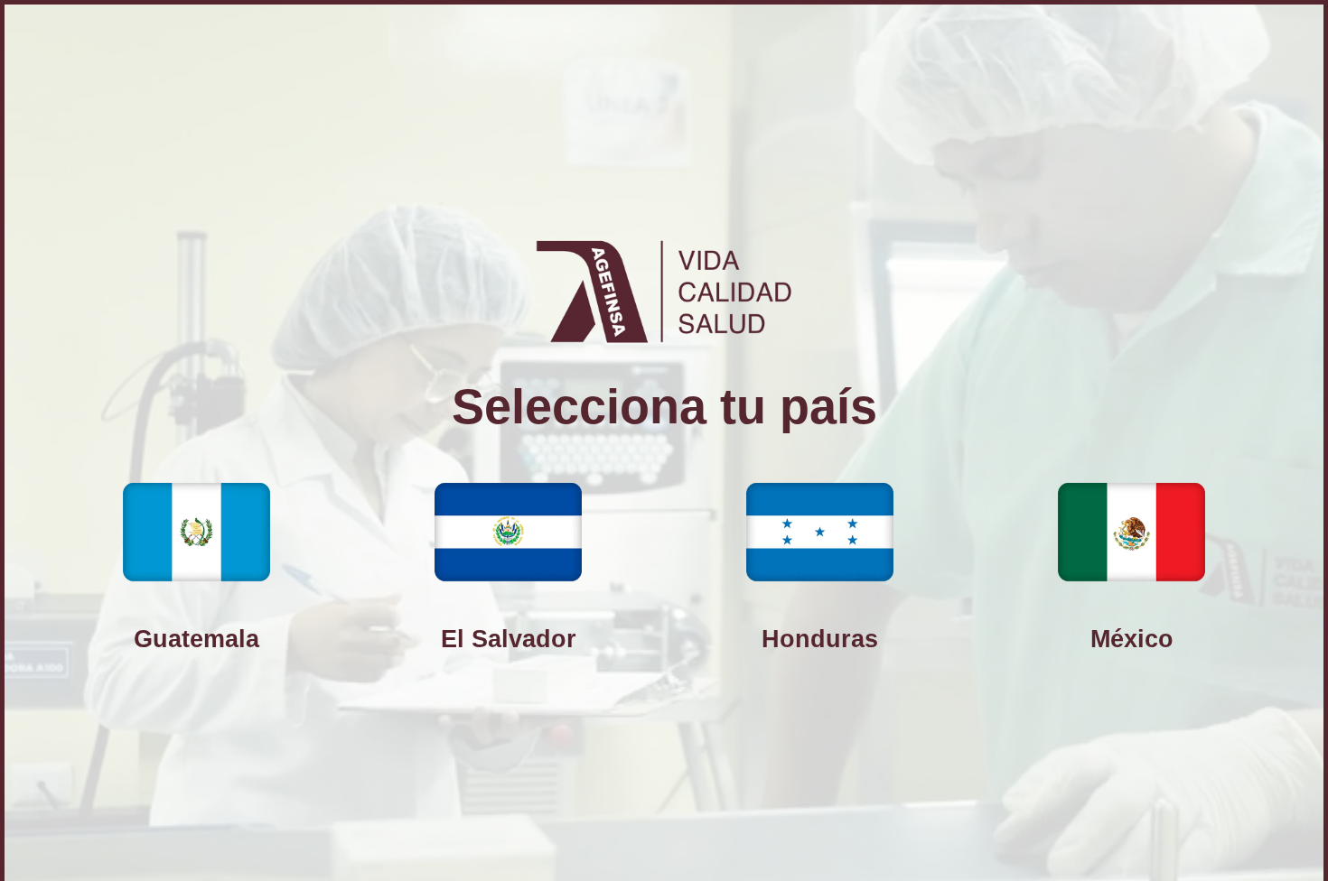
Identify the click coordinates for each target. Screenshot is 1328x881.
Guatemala (196, 639)
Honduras (820, 639)
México (1132, 639)
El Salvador (508, 639)
